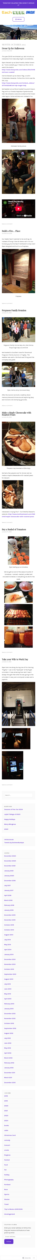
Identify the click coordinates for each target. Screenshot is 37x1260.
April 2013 (7, 999)
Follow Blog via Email (10, 1224)
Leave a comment (7, 224)
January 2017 (8, 890)
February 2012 (9, 1063)
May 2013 (7, 994)
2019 (6, 1101)
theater (7, 1199)
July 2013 (7, 984)
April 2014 (7, 949)
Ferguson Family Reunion (14, 310)
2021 (6, 1111)
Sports (6, 1194)
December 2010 (10, 1082)
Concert (7, 1145)
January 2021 (8, 871)
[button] (18, 550)
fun (5, 1170)
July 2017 (7, 885)
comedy (7, 1140)
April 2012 (7, 1053)
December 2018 (10, 880)
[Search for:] (18, 795)
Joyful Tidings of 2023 (12, 814)
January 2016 (8, 910)
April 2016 (7, 895)
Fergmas (7, 1155)
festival (7, 1160)
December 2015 (9, 915)
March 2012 (8, 1058)
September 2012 (10, 1028)
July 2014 (7, 940)
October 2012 (9, 1023)
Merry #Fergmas (10, 824)
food (6, 1165)
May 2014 (7, 944)
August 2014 (8, 935)
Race (6, 1189)
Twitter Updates (8, 839)
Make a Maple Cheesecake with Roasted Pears (16, 413)
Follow (8, 1241)
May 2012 (7, 1048)
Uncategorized (9, 1214)
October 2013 (9, 969)
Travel (6, 1204)
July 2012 (7, 1038)
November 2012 (9, 1018)
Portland (7, 1184)
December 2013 (9, 959)
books (6, 1125)
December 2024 (10, 856)
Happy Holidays (9, 819)
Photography (8, 1180)
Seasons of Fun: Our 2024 (13, 809)
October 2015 (9, 925)
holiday (6, 1175)
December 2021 (9, 866)
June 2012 (7, 1043)
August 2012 (8, 1033)
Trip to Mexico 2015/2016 (13, 1209)
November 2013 (9, 964)
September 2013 (10, 974)
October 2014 (9, 930)
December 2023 (10, 861)
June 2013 (7, 989)
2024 (6, 1120)
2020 (6, 829)
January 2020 (9, 876)
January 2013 (8, 1009)
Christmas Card (10, 1135)
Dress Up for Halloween (13, 48)
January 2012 (8, 1068)
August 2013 (8, 979)
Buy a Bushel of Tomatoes (14, 529)
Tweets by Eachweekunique (14, 842)
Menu (19, 19)
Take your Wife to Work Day (15, 659)
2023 (6, 1115)
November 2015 (9, 920)
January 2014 (8, 954)
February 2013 (9, 1004)
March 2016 (8, 900)
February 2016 (9, 905)
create (6, 1150)
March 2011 (8, 1077)
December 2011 (9, 1073)
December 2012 (9, 1013)
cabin (6, 1130)
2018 (6, 1096)
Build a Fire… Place (11, 231)
